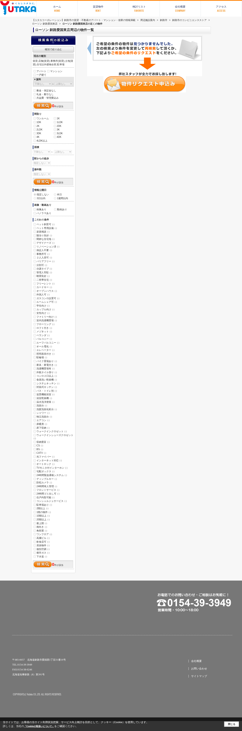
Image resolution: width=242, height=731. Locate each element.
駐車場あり (44, 504)
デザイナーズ (45, 242)
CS (39, 445)
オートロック (45, 464)
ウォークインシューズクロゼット (53, 437)
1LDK (60, 122)
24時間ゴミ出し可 (48, 493)
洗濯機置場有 (45, 368)
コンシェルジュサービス (51, 501)
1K (58, 118)
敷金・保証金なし (46, 90)
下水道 (41, 556)
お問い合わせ (199, 668)
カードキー (44, 287)
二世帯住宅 (44, 279)
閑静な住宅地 (45, 239)
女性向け (43, 313)
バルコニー (44, 338)
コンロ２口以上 (46, 375)
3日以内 (41, 198)
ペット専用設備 (46, 228)
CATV (41, 452)
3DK (38, 133)
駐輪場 (41, 357)
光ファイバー (45, 456)
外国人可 (43, 294)
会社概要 (196, 661)
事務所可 (43, 254)
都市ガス (43, 552)
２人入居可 (44, 257)
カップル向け (45, 309)
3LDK (60, 133)
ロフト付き (44, 328)
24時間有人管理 (46, 486)
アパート (41, 71)
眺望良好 (43, 276)
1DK (38, 122)
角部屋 (41, 530)
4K (38, 137)
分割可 (41, 265)
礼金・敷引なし (45, 94)
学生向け (43, 305)
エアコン (43, 420)
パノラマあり (43, 213)
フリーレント (45, 283)
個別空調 (43, 549)
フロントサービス (47, 489)
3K (58, 129)
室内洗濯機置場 (46, 320)
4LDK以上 (41, 140)
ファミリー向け (46, 316)
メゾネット (44, 331)
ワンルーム (42, 118)
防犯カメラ (44, 482)
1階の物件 (43, 512)
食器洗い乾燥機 (46, 379)
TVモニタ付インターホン (51, 467)
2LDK (39, 129)
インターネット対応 (49, 460)
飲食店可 (43, 541)
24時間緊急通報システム (51, 475)
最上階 (41, 523)
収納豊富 (43, 442)
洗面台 (41, 405)
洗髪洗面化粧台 (46, 409)
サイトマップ (199, 676)
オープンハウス (46, 291)
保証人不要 (44, 250)
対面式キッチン (46, 387)
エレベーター (45, 350)
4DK (59, 137)
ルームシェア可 (46, 301)
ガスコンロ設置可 (47, 298)
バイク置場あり (46, 361)
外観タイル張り (46, 372)
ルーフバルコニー (47, 342)
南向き (41, 526)
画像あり (41, 209)
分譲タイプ (44, 268)
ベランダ (43, 335)
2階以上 (42, 508)
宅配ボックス (45, 471)
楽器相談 (43, 231)
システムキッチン (47, 383)
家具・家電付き (46, 365)
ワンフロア (44, 534)
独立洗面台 (44, 416)
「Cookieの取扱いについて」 (39, 726)
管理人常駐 (44, 272)
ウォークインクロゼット (51, 431)
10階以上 (43, 515)
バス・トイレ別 (46, 390)
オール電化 (44, 346)
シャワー (43, 412)
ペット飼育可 (45, 224)
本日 (59, 194)
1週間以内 (62, 198)
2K (38, 126)
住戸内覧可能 (45, 497)
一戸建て (41, 74)
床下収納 (43, 427)
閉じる (231, 724)
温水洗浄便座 (45, 402)
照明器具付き (45, 353)
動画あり (62, 209)
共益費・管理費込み (47, 97)
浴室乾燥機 (44, 398)
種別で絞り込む (53, 49)
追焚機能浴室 (45, 394)
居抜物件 (43, 545)
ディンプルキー (46, 479)
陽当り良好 (44, 235)
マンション (56, 71)
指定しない (43, 194)
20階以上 (43, 519)
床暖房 (41, 424)
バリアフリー (45, 261)
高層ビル (43, 538)
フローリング (45, 324)
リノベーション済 (47, 246)
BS (39, 449)
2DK (59, 126)
